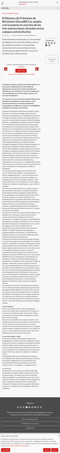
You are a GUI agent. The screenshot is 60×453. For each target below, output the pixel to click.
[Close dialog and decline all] (59, 435)
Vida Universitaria (10, 13)
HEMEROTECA (30, 428)
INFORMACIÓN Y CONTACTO (30, 423)
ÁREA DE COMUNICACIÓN (30, 419)
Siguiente (37, 69)
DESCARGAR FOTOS (52, 60)
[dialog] (30, 443)
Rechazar (47, 450)
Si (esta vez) (21, 71)
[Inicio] (29, 3)
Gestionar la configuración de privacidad (21, 74)
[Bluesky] (35, 407)
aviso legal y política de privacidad (18, 446)
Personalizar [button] (6, 450)
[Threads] (38, 407)
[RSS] (41, 407)
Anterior (5, 69)
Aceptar (55, 450)
